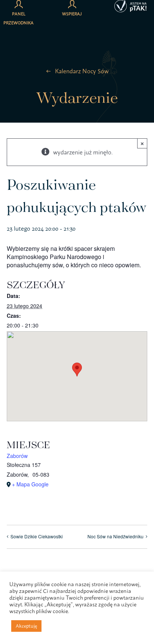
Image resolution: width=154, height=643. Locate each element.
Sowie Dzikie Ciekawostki (36, 536)
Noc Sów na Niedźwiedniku (115, 536)
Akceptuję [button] (26, 626)
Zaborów (17, 455)
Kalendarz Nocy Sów (82, 71)
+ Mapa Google (30, 484)
